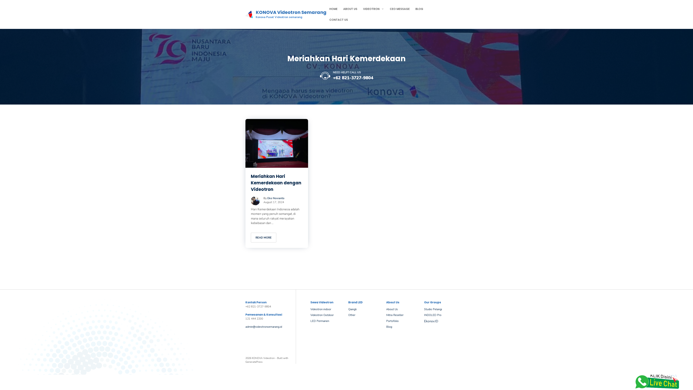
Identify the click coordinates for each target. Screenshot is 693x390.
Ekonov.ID (431, 321)
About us (392, 309)
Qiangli (352, 309)
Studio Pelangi (433, 309)
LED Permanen (319, 321)
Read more (264, 237)
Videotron (371, 9)
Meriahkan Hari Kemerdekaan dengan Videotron (276, 182)
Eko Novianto (275, 198)
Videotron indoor (320, 309)
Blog (419, 9)
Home (333, 9)
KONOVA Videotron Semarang (291, 12)
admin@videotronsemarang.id (263, 327)
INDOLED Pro (432, 315)
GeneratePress (254, 362)
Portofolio (392, 321)
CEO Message (400, 9)
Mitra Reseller (395, 315)
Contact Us (338, 20)
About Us (350, 9)
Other (351, 315)
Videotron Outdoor (322, 315)
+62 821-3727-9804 (353, 78)
